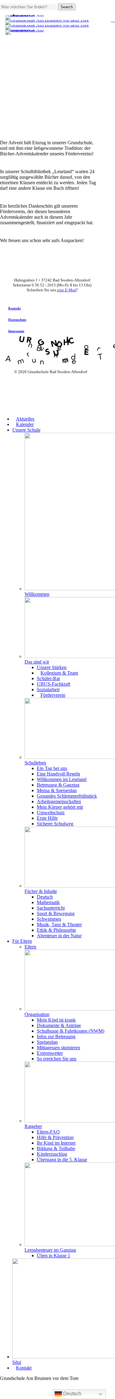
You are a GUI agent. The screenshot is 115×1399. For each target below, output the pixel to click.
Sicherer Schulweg (55, 823)
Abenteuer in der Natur (59, 935)
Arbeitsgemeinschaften (59, 801)
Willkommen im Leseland (61, 779)
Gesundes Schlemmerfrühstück (67, 796)
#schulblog (50, 36)
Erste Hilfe (47, 818)
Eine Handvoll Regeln (58, 773)
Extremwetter (50, 1053)
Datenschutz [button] (17, 319)
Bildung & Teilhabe (56, 1148)
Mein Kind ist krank (56, 1019)
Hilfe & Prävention (55, 1137)
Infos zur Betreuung (56, 1036)
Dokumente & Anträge (59, 1025)
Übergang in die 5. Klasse (62, 1159)
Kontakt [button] (14, 308)
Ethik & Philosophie (56, 930)
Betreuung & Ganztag (58, 784)
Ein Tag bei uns (52, 768)
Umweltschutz (51, 812)
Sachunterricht (51, 908)
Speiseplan (47, 1042)
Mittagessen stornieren (58, 1047)
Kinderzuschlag (52, 1154)
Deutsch (45, 896)
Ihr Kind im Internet (56, 1143)
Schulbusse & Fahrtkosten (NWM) (70, 1031)
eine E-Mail (67, 290)
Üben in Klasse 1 (53, 1255)
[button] (2, 1396)
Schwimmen (49, 919)
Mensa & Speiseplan (57, 790)
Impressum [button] (16, 331)
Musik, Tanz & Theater (59, 924)
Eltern (30, 946)
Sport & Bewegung (56, 913)
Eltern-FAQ (48, 1131)
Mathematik (48, 902)
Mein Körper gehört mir (60, 807)
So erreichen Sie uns (56, 1058)
